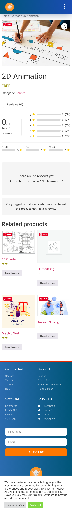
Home (5, 16)
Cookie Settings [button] (15, 505)
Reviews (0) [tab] (15, 104)
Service (15, 16)
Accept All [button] (35, 505)
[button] (64, 26)
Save (9, 24)
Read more (12, 273)
